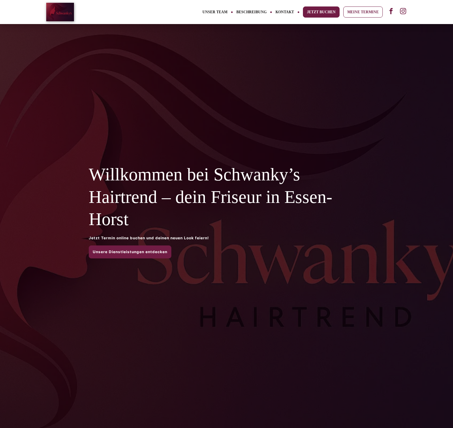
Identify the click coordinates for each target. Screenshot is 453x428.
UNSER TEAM (214, 12)
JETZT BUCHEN (321, 12)
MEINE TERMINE (363, 12)
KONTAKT (284, 12)
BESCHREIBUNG (251, 12)
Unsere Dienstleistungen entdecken (130, 251)
